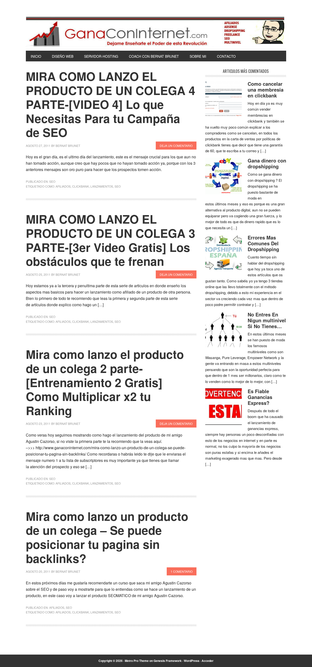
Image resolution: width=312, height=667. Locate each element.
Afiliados (56, 607)
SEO (52, 181)
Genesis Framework (168, 660)
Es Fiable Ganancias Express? (260, 397)
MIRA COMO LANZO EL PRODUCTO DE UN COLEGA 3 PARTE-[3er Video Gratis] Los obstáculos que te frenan (110, 239)
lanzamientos (101, 186)
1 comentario (182, 571)
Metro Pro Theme (137, 660)
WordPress (191, 660)
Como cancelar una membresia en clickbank (265, 89)
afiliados (63, 186)
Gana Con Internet (156, 32)
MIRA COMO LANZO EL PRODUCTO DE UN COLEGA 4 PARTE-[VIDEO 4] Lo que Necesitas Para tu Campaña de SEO (110, 104)
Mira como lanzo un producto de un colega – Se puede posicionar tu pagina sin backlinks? (107, 537)
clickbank (80, 186)
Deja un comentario (176, 145)
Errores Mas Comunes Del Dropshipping (263, 243)
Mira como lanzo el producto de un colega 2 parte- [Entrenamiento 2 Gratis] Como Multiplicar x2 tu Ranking (105, 382)
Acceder (208, 660)
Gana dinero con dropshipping (267, 163)
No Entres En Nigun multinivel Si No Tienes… (267, 320)
